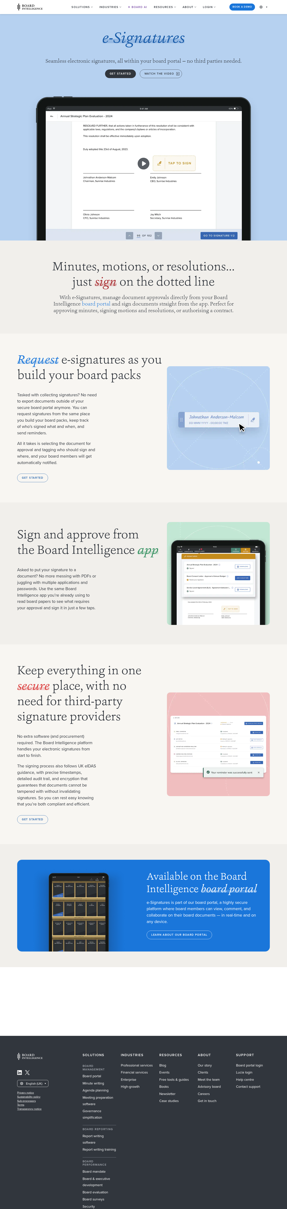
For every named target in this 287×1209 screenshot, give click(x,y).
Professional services (137, 1065)
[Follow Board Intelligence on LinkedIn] (19, 1073)
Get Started (120, 73)
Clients (203, 1072)
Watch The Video (159, 73)
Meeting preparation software (98, 1101)
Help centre (245, 1079)
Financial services (134, 1072)
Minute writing (93, 1083)
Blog (162, 1065)
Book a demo (242, 7)
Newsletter (167, 1093)
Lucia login (244, 1072)
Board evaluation (95, 1192)
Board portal (92, 1076)
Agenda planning (96, 1090)
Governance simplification (92, 1114)
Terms (20, 1105)
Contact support (248, 1086)
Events (164, 1072)
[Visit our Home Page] (30, 7)
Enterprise (128, 1079)
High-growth (130, 1086)
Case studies (169, 1100)
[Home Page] (30, 1059)
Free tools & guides (174, 1079)
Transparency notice (29, 1109)
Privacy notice (25, 1093)
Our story (205, 1065)
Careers (204, 1093)
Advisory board (209, 1086)
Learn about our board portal (179, 935)
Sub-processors (26, 1101)
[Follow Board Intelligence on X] (27, 1073)
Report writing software (93, 1139)
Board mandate (94, 1171)
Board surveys (93, 1199)
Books (164, 1086)
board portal (96, 304)
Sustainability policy (28, 1097)
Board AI (139, 7)
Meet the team (209, 1079)
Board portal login (249, 1065)
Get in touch (207, 1100)
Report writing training (99, 1149)
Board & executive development (96, 1182)
